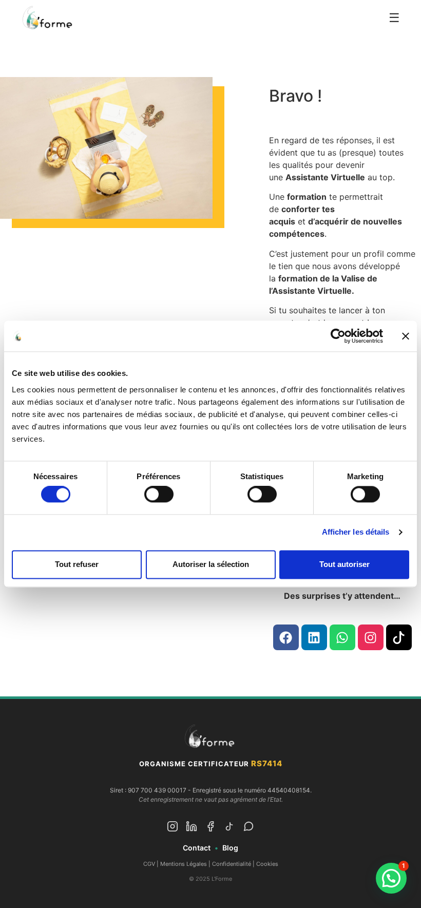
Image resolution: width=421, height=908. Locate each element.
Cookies (267, 863)
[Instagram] (371, 637)
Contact (196, 847)
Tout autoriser (344, 564)
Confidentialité (231, 863)
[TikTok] (229, 828)
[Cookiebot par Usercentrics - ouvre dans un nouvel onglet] (338, 336)
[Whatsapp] (342, 637)
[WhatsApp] (248, 828)
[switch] (159, 494)
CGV (149, 863)
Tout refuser (77, 564)
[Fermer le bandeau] (405, 335)
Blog (230, 847)
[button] (391, 878)
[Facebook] (286, 637)
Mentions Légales (183, 863)
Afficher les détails (356, 532)
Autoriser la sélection (211, 564)
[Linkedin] (314, 637)
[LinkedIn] (191, 828)
